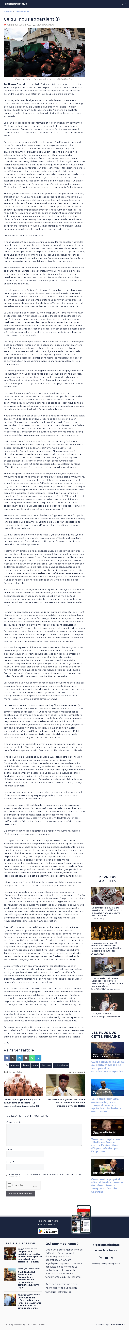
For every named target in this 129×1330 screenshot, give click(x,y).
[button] (122, 4)
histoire (25, 1065)
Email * (10, 1162)
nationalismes (61, 1065)
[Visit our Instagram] (106, 1258)
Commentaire (14, 1122)
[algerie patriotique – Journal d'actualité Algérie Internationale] (15, 4)
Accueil (8, 11)
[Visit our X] (112, 1258)
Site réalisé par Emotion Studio (110, 1324)
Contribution (22, 11)
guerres (14, 1065)
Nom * (9, 1149)
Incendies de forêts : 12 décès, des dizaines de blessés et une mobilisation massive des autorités (106, 947)
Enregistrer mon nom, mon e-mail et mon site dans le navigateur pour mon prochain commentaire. (45, 1175)
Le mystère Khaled (101, 1013)
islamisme (46, 1065)
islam (35, 1065)
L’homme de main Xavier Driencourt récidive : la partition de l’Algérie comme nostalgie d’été (107, 982)
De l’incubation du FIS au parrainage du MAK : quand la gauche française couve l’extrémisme (106, 911)
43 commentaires (112, 1017)
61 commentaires (112, 989)
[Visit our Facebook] (100, 1258)
